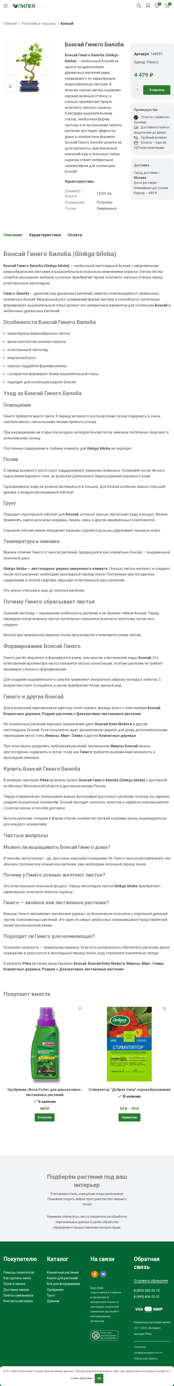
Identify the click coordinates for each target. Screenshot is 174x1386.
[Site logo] (23, 5)
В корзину (157, 90)
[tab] (12, 235)
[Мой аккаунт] (147, 5)
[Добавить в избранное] (80, 1009)
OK (99, 1378)
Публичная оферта (145, 1358)
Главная (10, 23)
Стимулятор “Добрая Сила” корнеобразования (129, 1089)
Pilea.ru (152, 62)
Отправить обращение (151, 1280)
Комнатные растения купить (152, 1322)
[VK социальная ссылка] (103, 1274)
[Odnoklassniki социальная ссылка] (94, 1274)
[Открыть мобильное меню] (5, 5)
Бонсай (67, 23)
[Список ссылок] (21, 1272)
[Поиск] (138, 5)
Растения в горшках (39, 23)
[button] (45, 1117)
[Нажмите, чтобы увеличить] (10, 86)
